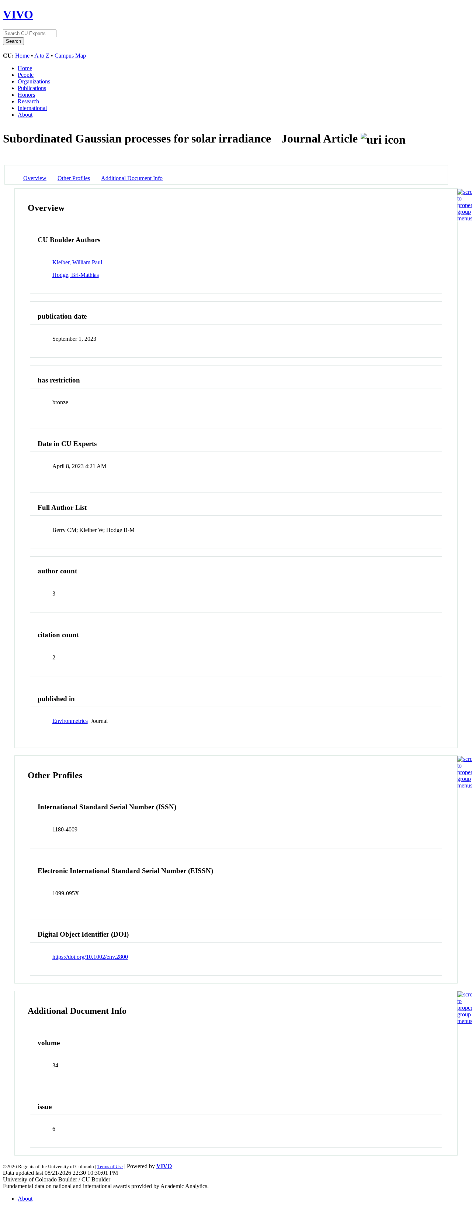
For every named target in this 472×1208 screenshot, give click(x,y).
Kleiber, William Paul (77, 262)
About (25, 114)
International (32, 108)
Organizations (34, 81)
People (26, 75)
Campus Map (70, 55)
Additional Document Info (132, 178)
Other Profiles (74, 178)
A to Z (41, 55)
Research (28, 101)
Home (22, 55)
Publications (32, 88)
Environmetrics (70, 721)
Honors (26, 95)
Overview (34, 178)
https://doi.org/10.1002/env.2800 (90, 957)
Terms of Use (110, 1166)
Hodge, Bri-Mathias (75, 275)
